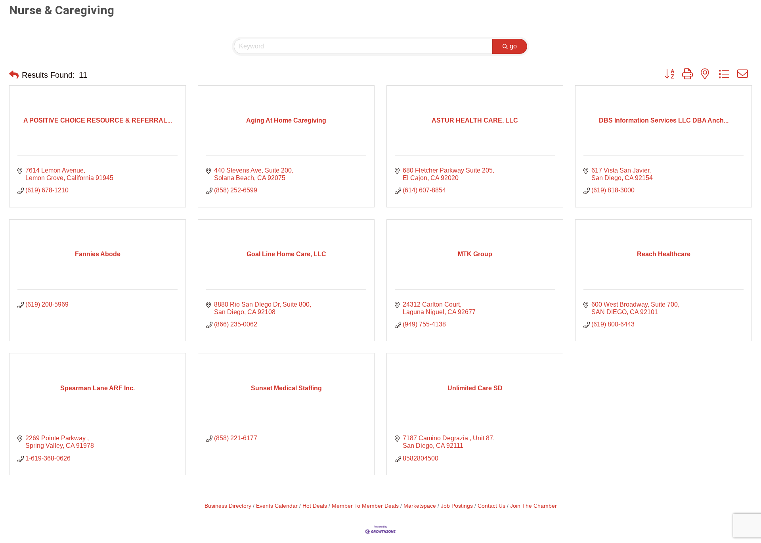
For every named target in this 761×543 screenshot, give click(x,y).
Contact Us (491, 506)
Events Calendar (277, 506)
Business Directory (228, 506)
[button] (14, 75)
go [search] (513, 46)
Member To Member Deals (365, 506)
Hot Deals (314, 506)
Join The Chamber (533, 506)
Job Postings (457, 506)
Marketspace (419, 506)
